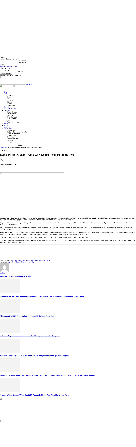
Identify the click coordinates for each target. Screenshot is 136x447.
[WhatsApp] (23, 167)
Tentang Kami (11, 135)
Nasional (6, 107)
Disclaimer (10, 137)
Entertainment (11, 113)
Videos (6, 123)
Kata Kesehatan (12, 117)
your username (21, 61)
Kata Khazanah (11, 118)
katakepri (2, 161)
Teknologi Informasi (13, 122)
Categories (7, 110)
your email (20, 71)
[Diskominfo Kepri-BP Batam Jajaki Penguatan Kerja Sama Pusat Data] (10, 312)
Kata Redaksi (8, 128)
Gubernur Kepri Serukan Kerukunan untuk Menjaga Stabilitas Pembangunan (30, 336)
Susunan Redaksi (12, 130)
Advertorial (7, 127)
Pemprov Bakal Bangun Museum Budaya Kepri (21, 262)
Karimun (10, 100)
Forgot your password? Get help (9, 66)
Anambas (10, 95)
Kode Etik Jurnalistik (13, 133)
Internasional (11, 115)
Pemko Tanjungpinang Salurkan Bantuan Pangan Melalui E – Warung (29, 260)
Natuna (9, 103)
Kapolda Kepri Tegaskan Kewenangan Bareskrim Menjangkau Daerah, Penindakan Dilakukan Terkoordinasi (42, 296)
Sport (9, 120)
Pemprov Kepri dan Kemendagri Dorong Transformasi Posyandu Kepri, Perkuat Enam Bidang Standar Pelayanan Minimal (47, 375)
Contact (9, 142)
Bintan (9, 98)
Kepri (5, 93)
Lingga (9, 102)
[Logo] (6, 89)
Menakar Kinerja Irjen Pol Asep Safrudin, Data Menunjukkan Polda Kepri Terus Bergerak (35, 356)
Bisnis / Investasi (12, 112)
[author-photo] (4, 271)
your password (21, 62)
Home (5, 92)
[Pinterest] (16, 167)
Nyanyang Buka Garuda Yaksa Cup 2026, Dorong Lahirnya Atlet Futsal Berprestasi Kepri (34, 395)
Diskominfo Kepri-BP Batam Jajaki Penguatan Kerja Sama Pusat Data (27, 316)
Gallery (6, 125)
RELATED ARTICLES (7, 276)
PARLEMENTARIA (10, 108)
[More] (30, 167)
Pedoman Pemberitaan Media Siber (17, 132)
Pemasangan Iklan (12, 138)
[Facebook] (3, 167)
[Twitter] (10, 167)
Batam (9, 97)
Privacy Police (11, 140)
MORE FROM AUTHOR (23, 276)
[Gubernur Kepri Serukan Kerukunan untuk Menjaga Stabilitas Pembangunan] (10, 332)
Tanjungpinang (11, 105)
